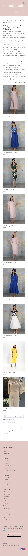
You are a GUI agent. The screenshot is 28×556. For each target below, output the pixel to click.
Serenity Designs (8, 494)
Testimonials (7, 515)
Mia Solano (6, 475)
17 (17, 416)
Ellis (5, 451)
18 (20, 416)
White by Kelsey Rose (9, 470)
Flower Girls (7, 492)
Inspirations (6, 508)
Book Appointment (14, 535)
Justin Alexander (8, 456)
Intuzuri (6, 461)
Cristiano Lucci (7, 468)
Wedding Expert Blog (9, 510)
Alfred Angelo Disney (9, 473)
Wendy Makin (7, 465)
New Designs (6, 506)
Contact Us (5, 520)
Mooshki (6, 458)
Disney (5, 487)
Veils (5, 501)
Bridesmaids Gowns (8, 478)
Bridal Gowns (6, 449)
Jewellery (6, 503)
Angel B (6, 479)
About (5, 512)
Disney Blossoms (8, 489)
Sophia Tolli (6, 453)
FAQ (5, 517)
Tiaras (5, 498)
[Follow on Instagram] (24, 549)
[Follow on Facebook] (22, 549)
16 (15, 416)
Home (4, 20)
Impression (7, 463)
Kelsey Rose (7, 482)
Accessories (6, 496)
